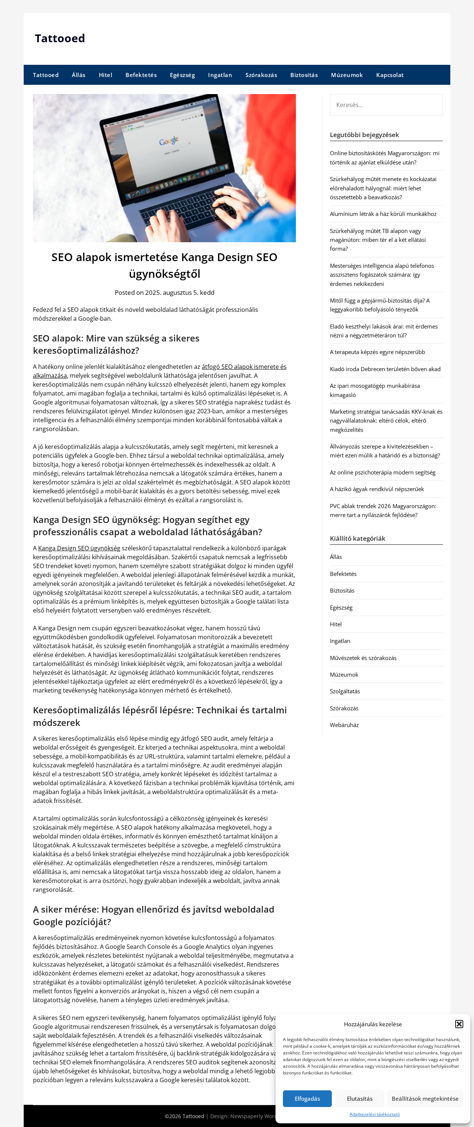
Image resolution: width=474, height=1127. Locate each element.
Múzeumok (347, 75)
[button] (459, 1024)
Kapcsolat (390, 75)
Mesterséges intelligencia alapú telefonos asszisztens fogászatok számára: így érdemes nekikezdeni (382, 274)
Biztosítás (304, 75)
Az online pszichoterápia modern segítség (382, 472)
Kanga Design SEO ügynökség (79, 548)
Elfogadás (307, 1098)
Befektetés (141, 75)
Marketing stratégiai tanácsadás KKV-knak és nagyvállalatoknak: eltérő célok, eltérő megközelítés (386, 420)
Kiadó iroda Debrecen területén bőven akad (385, 369)
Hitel (106, 75)
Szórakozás (261, 75)
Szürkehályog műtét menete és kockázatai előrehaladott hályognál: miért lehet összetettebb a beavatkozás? (383, 188)
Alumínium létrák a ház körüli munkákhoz (383, 213)
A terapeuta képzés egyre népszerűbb (377, 352)
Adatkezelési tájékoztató (375, 1114)
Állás (79, 75)
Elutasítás (360, 1098)
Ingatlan (220, 75)
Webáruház (344, 724)
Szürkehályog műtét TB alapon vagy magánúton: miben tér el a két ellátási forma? (378, 240)
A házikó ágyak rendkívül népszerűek (377, 489)
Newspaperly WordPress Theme (270, 1116)
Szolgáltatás (345, 691)
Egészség (182, 75)
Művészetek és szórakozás (363, 657)
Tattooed (60, 38)
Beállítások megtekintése (425, 1098)
